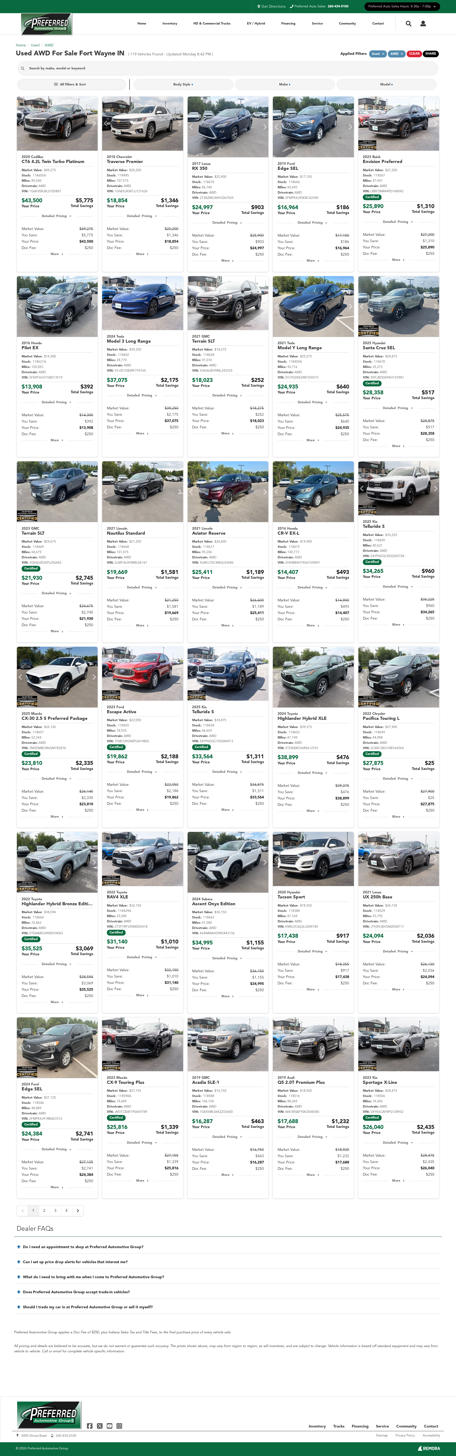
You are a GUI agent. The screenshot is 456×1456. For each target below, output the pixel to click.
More (55, 254)
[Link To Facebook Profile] (90, 1426)
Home (141, 23)
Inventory (170, 23)
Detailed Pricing (54, 216)
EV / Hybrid (256, 23)
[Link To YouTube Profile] (110, 1426)
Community (347, 23)
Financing (288, 23)
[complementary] (440, 1440)
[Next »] (77, 1210)
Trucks (338, 1426)
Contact (378, 23)
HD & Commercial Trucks (212, 23)
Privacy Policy (405, 1435)
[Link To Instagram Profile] (119, 1426)
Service (317, 23)
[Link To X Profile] (100, 1426)
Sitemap (382, 1435)
